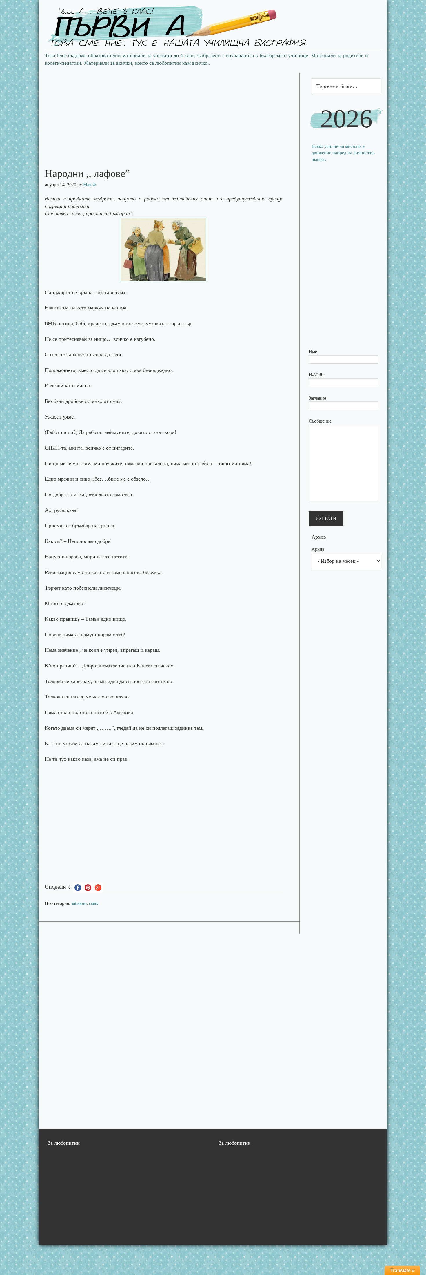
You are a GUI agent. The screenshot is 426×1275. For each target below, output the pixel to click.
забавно (79, 903)
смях (93, 903)
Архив (318, 549)
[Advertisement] (169, 113)
